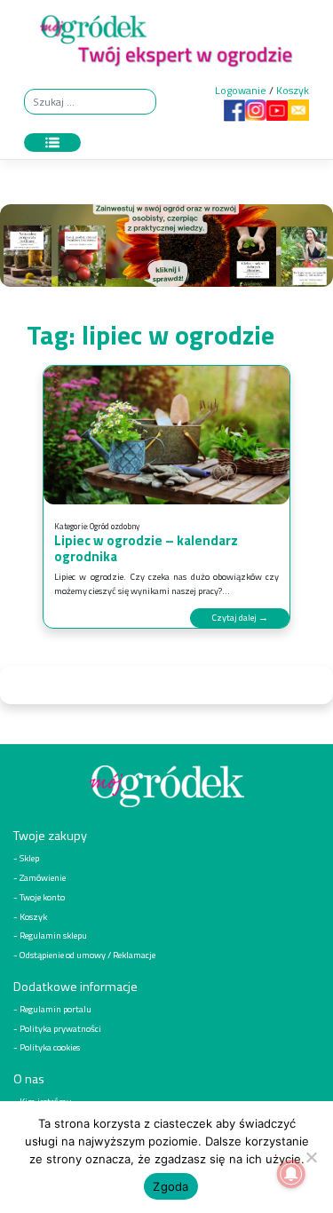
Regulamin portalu (55, 1009)
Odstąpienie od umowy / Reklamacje (87, 954)
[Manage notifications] (291, 1174)
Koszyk (292, 90)
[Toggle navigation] (52, 143)
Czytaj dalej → (239, 617)
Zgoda (170, 1186)
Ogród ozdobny (114, 526)
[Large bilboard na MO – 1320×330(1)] (166, 250)
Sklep (29, 858)
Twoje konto (42, 897)
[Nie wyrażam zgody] (311, 1157)
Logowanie (240, 90)
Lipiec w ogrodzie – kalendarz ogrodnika (146, 548)
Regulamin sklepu (53, 935)
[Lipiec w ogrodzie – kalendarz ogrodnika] (166, 435)
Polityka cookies (50, 1047)
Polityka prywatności (60, 1028)
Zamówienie (43, 877)
